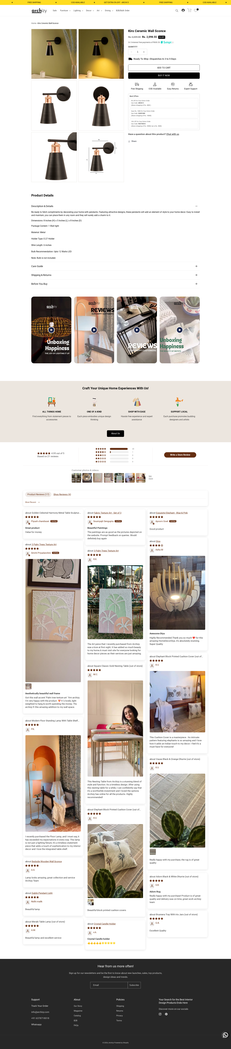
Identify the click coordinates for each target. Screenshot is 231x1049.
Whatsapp (36, 1024)
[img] (50, 453)
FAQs (76, 1025)
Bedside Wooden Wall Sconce (47, 861)
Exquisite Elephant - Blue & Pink (172, 512)
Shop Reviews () (62, 494)
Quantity (132, 47)
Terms (119, 1020)
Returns (119, 1011)
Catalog (77, 1015)
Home (33, 23)
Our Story (78, 1006)
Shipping (120, 1006)
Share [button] (133, 141)
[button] (65, 10)
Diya (158, 541)
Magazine (78, 1011)
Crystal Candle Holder (105, 923)
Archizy (111, 1043)
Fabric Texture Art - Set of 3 (107, 512)
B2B (75, 1020)
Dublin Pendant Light (42, 893)
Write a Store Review (180, 455)
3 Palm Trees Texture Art (44, 544)
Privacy (119, 1015)
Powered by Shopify (121, 1043)
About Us (115, 433)
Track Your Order (39, 1006)
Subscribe (134, 985)
